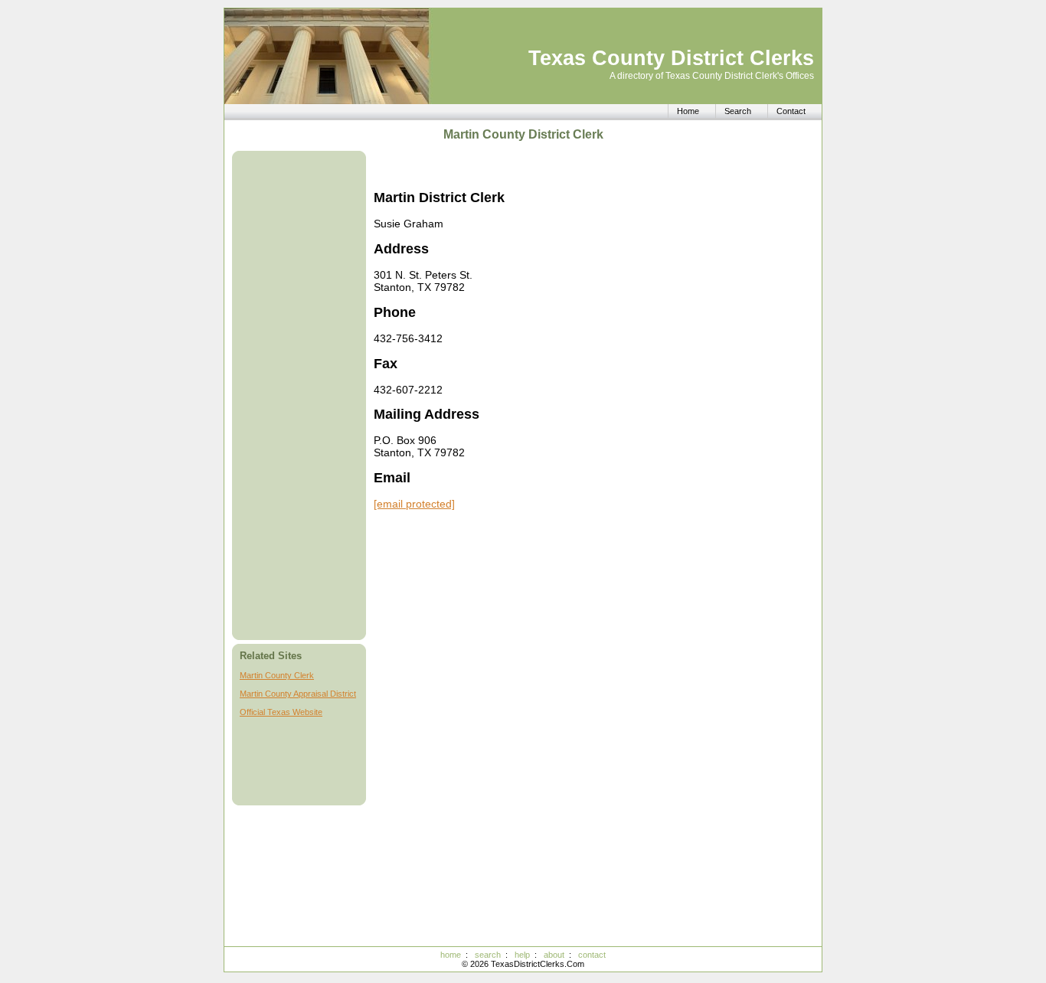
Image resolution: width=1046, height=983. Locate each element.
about (554, 954)
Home (688, 111)
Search (737, 111)
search (488, 954)
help (522, 954)
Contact (791, 111)
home (450, 954)
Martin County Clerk (277, 675)
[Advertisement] (301, 395)
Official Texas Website (281, 712)
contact (592, 954)
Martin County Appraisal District (298, 693)
